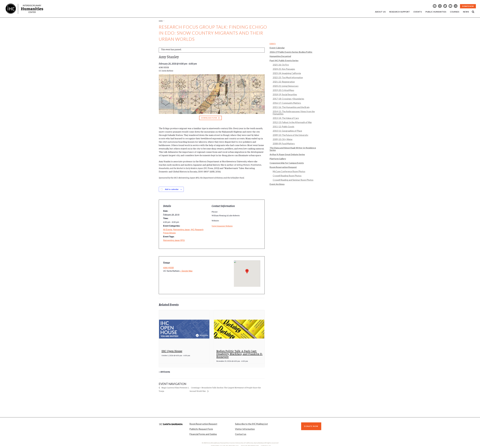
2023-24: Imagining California (287, 73)
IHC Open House (172, 351)
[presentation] (184, 329)
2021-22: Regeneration (284, 81)
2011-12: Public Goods (283, 126)
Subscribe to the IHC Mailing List (251, 424)
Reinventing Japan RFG (174, 240)
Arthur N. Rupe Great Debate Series (287, 154)
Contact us (240, 434)
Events (273, 44)
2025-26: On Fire (281, 64)
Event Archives (277, 184)
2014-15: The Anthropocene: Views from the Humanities (294, 112)
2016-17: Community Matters (287, 103)
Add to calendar (171, 189)
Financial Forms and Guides (203, 434)
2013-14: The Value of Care (286, 118)
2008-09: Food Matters (284, 143)
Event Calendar (277, 47)
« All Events (164, 371)
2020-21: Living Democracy (285, 86)
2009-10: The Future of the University (290, 135)
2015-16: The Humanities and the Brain (291, 107)
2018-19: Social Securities (285, 94)
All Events (167, 229)
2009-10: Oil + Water (283, 139)
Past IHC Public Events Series (284, 60)
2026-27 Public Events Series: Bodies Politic (291, 52)
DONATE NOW (468, 6)
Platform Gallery (278, 158)
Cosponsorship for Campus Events (287, 163)
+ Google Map (186, 270)
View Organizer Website (222, 226)
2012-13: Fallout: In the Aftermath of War (292, 122)
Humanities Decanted (280, 56)
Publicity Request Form (201, 429)
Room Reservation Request (283, 167)
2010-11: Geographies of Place (287, 131)
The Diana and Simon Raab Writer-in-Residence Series (293, 149)
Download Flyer (209, 118)
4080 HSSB (168, 267)
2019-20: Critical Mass (283, 90)
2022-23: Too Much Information (288, 77)
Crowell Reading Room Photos (287, 175)
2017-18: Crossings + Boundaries (288, 98)
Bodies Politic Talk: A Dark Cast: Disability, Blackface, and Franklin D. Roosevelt (239, 353)
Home (161, 20)
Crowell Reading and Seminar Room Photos (293, 180)
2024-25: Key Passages (284, 69)
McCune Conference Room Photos (289, 171)
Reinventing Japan (181, 229)
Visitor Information (245, 429)
